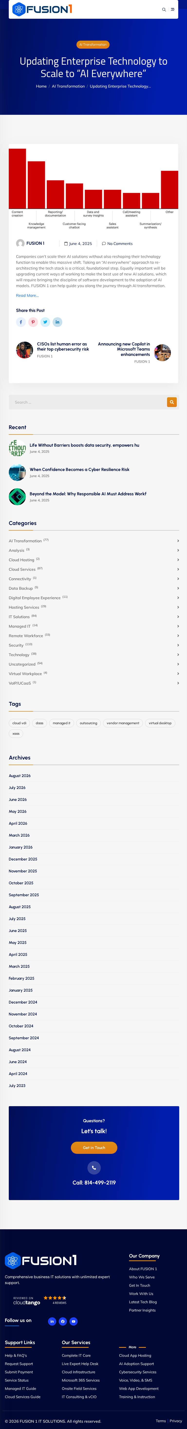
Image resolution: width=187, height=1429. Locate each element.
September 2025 (24, 895)
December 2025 (23, 859)
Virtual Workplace (28, 673)
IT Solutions (23, 616)
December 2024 (23, 1002)
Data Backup (23, 588)
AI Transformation (93, 45)
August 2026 (20, 775)
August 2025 (20, 906)
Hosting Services (27, 607)
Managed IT (23, 626)
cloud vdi (19, 723)
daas (39, 723)
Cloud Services (26, 569)
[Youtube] (73, 1321)
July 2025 (17, 918)
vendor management (123, 723)
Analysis (19, 550)
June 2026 (18, 799)
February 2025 (21, 978)
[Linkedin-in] (52, 1321)
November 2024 (23, 1014)
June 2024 (18, 1061)
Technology (23, 654)
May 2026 (18, 811)
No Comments (120, 243)
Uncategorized (26, 664)
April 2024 (18, 1073)
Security (20, 645)
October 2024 (21, 1026)
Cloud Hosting (24, 559)
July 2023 (17, 1085)
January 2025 (21, 990)
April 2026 (18, 823)
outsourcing (88, 723)
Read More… (27, 295)
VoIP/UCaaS (22, 683)
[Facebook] (63, 1321)
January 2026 (21, 847)
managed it (61, 723)
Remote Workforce (29, 635)
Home (41, 86)
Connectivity (23, 578)
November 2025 (23, 871)
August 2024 (20, 1050)
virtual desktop (160, 723)
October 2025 (21, 883)
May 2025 (18, 942)
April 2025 (18, 954)
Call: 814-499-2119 (94, 1182)
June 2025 (18, 930)
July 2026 (17, 787)
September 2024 (24, 1038)
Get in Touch (94, 1147)
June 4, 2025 (80, 243)
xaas (15, 734)
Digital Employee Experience (38, 597)
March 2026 (19, 835)
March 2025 (19, 966)
